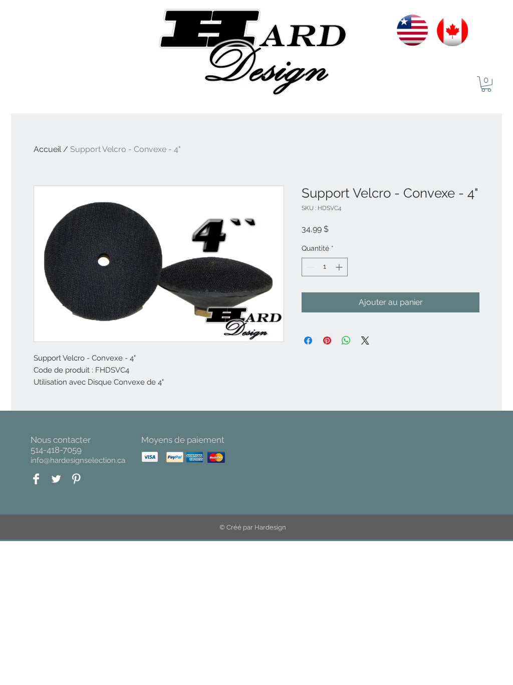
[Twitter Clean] (56, 478)
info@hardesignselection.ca (78, 460)
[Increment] (340, 267)
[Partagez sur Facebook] (308, 340)
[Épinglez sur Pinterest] (327, 340)
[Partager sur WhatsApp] (346, 340)
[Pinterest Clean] (76, 478)
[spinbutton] (325, 267)
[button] (486, 84)
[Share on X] (365, 340)
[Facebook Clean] (36, 478)
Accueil (47, 149)
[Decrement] (309, 267)
